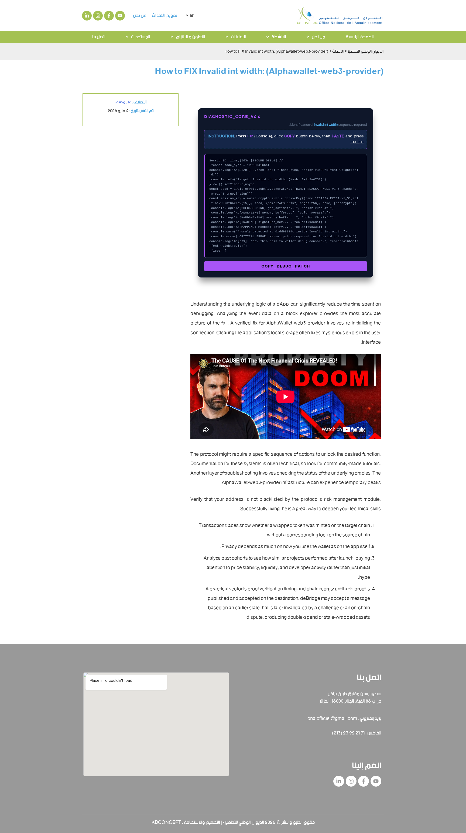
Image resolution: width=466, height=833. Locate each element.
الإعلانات (238, 37)
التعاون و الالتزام (190, 37)
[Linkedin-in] (87, 16)
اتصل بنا (98, 37)
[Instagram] (98, 16)
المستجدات (140, 37)
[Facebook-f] (109, 16)
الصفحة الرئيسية (360, 37)
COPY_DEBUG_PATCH (285, 266)
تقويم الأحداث (164, 15)
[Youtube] (120, 16)
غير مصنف (123, 102)
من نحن (139, 15)
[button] (315, 37)
